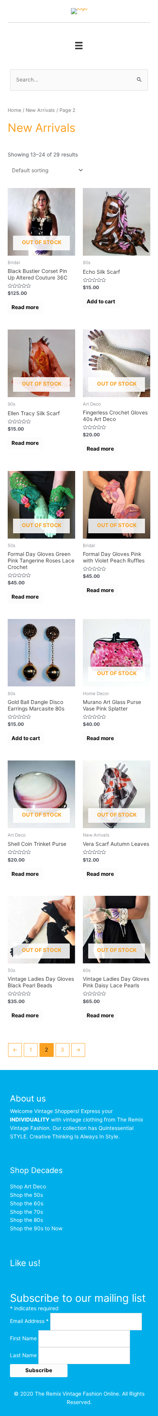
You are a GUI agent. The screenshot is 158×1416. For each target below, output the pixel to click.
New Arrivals (40, 110)
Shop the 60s (26, 1203)
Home (14, 110)
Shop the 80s (26, 1220)
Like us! (25, 1263)
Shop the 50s (26, 1195)
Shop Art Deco (28, 1186)
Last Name (24, 1355)
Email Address (29, 1321)
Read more (25, 307)
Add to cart (101, 301)
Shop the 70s (26, 1212)
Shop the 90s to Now (36, 1228)
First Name (24, 1338)
